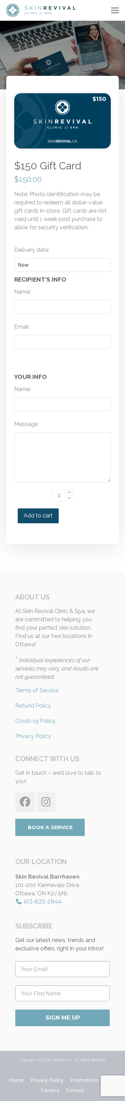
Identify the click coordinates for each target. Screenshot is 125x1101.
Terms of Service (36, 690)
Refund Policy (33, 705)
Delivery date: (31, 250)
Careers (50, 1089)
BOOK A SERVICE (50, 827)
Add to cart (38, 515)
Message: (26, 424)
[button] (115, 10)
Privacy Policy (33, 736)
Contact (75, 1089)
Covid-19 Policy (35, 721)
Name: (22, 291)
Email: (22, 326)
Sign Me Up (62, 1017)
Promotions (84, 1079)
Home (16, 1079)
